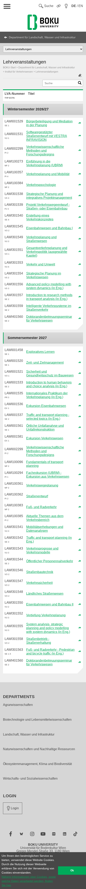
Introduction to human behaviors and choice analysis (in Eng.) (49, 384)
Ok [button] (72, 870)
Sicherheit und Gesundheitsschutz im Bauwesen (50, 373)
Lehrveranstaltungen (47, 71)
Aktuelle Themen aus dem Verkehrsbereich (44, 518)
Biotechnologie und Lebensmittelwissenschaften (37, 719)
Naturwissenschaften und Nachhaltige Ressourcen (39, 749)
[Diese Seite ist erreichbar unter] (80, 76)
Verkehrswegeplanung (42, 485)
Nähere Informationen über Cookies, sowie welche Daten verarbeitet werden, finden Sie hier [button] (29, 881)
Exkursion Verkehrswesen (44, 438)
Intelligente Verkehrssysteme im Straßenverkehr (48, 307)
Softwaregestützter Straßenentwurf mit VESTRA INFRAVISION (46, 135)
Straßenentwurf (37, 496)
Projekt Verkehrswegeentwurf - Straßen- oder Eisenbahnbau (48, 206)
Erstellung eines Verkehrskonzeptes (39, 217)
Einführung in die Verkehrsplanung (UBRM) (44, 163)
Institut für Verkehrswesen (19, 71)
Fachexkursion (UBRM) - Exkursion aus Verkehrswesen (47, 474)
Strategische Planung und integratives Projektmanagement (49, 195)
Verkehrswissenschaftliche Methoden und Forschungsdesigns (45, 150)
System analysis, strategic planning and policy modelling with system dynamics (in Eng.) (48, 628)
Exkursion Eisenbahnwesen (46, 406)
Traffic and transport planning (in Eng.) (49, 539)
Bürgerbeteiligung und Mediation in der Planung (49, 123)
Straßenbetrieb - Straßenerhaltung (38, 640)
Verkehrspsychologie (41, 185)
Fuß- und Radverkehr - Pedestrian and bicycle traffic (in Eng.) (50, 651)
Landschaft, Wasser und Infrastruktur (28, 734)
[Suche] (79, 83)
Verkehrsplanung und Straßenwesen (41, 239)
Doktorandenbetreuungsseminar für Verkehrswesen (49, 318)
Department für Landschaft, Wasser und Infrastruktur (42, 37)
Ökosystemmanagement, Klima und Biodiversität (37, 764)
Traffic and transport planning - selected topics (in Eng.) (47, 416)
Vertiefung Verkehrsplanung (46, 615)
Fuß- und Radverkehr (41, 507)
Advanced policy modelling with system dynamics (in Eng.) (48, 286)
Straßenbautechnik (39, 572)
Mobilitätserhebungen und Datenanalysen (44, 528)
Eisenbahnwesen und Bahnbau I (49, 228)
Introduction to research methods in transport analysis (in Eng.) (49, 297)
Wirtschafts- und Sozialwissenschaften (30, 778)
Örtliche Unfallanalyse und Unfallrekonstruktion (45, 427)
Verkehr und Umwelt (40, 264)
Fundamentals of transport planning (44, 463)
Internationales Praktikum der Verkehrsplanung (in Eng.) (47, 395)
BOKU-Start (9, 67)
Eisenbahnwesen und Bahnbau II (49, 604)
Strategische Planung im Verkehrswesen (43, 275)
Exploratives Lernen (40, 351)
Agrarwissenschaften (18, 704)
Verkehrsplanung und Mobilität (47, 174)
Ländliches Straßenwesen (44, 593)
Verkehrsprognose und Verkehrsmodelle (42, 550)
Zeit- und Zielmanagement (45, 362)
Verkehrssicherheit (39, 582)
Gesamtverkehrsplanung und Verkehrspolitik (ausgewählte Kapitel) (46, 251)
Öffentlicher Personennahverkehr (49, 561)
